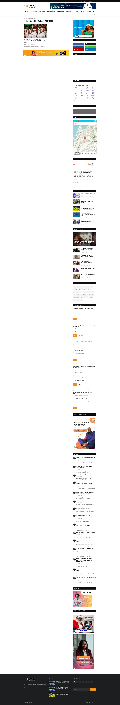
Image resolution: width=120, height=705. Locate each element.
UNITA (75, 292)
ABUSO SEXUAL (76, 297)
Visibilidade (81, 318)
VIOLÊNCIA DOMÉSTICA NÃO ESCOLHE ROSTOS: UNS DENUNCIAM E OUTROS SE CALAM (85, 550)
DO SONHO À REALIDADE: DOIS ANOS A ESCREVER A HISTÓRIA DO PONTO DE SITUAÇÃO (84, 484)
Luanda (88, 286)
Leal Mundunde (83, 257)
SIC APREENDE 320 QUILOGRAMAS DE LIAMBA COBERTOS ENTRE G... (86, 263)
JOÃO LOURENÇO (82, 289)
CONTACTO (26, 1)
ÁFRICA (79, 292)
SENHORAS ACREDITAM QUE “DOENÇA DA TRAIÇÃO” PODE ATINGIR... (87, 201)
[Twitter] (77, 682)
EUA (86, 292)
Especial (93, 689)
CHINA (90, 297)
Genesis (27, 11)
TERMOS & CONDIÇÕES (90, 702)
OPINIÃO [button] (68, 11)
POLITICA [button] (75, 11)
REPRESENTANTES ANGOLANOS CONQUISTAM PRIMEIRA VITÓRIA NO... (63, 683)
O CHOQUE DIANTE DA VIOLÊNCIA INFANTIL (85, 532)
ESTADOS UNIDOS (90, 294)
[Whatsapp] (83, 682)
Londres (74, 110)
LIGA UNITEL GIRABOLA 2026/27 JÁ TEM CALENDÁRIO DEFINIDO (88, 207)
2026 (83, 292)
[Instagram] (80, 682)
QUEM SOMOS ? (32, 1)
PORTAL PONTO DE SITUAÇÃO (79, 294)
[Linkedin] (89, 682)
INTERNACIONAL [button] (50, 11)
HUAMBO (75, 299)
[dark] (95, 1)
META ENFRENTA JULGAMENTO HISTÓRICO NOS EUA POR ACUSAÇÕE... (87, 249)
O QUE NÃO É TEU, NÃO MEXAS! (83, 475)
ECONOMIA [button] (82, 11)
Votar (75, 318)
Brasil (87, 297)
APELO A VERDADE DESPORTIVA (87, 268)
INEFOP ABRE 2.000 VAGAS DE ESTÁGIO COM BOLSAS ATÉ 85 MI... (87, 221)
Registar (85, 1)
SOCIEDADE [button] (33, 11)
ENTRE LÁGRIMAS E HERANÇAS (83, 508)
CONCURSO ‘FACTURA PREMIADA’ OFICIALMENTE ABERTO (88, 194)
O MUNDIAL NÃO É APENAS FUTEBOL (84, 501)
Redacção (25, 44)
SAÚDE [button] (88, 11)
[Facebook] (74, 682)
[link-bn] (73, 6)
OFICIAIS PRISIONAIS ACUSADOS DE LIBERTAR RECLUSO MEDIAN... (88, 275)
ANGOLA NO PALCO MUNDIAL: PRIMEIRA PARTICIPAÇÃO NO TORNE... (62, 689)
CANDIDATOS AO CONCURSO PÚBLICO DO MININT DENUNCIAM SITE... (88, 214)
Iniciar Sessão (79, 1)
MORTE (82, 297)
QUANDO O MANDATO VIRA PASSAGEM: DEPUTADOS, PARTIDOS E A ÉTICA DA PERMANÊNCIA (85, 560)
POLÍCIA (75, 289)
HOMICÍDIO (91, 292)
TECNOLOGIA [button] (41, 11)
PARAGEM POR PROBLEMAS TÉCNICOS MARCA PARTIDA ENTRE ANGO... (35, 40)
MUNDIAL (88, 289)
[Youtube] (86, 682)
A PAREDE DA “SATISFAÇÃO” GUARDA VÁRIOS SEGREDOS (87, 256)
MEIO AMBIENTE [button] (60, 11)
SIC (91, 286)
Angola (83, 286)
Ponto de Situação (77, 286)
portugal (80, 299)
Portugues (90, 1)
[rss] (92, 682)
